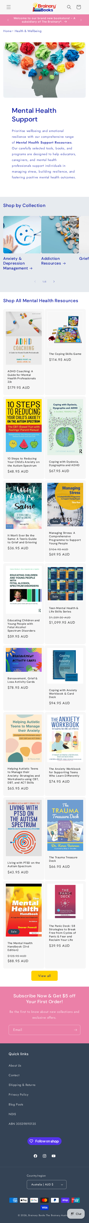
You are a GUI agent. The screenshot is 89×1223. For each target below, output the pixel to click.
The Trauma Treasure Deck (63, 859)
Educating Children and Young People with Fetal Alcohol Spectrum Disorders (24, 626)
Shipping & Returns (22, 1085)
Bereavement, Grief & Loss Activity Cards (23, 680)
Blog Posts (16, 1104)
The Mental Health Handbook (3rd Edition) (20, 946)
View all (44, 976)
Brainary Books (36, 1215)
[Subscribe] (75, 1030)
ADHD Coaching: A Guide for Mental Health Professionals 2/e (22, 377)
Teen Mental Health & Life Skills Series (63, 609)
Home (7, 31)
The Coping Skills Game (65, 354)
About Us (15, 1065)
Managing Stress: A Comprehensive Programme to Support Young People (65, 538)
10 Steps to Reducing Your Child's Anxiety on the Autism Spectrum (24, 462)
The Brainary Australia (58, 1215)
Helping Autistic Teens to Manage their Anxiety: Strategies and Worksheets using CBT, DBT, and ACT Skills (24, 775)
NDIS (12, 1114)
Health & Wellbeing (28, 31)
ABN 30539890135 (22, 1124)
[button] (8, 7)
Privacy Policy (18, 1094)
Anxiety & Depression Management (15, 263)
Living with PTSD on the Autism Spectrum (24, 864)
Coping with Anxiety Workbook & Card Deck (63, 694)
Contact (14, 1075)
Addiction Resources (51, 261)
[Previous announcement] (8, 20)
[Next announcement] (81, 20)
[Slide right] (54, 281)
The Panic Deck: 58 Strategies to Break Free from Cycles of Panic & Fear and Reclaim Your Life (62, 933)
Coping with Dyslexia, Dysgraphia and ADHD (64, 463)
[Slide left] (35, 281)
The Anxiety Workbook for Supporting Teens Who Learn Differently (65, 772)
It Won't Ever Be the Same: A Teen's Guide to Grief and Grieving (22, 539)
